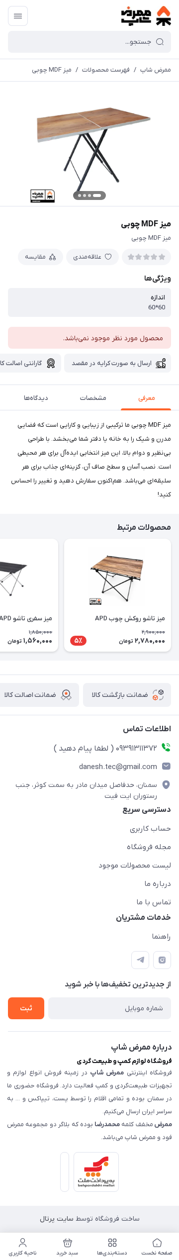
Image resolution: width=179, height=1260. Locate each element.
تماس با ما (153, 902)
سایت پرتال (57, 1219)
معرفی (146, 398)
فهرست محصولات (106, 70)
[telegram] (140, 960)
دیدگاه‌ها (36, 398)
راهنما (161, 937)
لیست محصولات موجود (134, 866)
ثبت (26, 1008)
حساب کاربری (150, 829)
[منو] (18, 16)
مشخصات (93, 398)
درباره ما (157, 884)
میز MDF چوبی (52, 70)
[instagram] (162, 960)
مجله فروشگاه (149, 847)
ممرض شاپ (155, 70)
